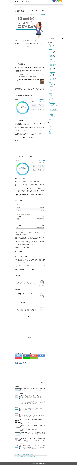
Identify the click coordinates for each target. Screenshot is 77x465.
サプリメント (52, 78)
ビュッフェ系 (52, 64)
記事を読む (21, 393)
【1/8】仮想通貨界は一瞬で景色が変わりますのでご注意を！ (26, 456)
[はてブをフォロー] (57, 1)
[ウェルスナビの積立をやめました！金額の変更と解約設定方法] (17, 421)
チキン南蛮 (52, 50)
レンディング (52, 109)
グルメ (50, 82)
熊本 (51, 89)
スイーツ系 (52, 68)
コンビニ (51, 84)
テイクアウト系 (52, 65)
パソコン (50, 93)
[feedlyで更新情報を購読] (59, 1)
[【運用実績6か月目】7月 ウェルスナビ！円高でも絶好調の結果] (17, 409)
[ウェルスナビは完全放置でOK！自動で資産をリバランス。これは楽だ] (17, 447)
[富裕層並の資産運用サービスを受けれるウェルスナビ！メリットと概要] (17, 390)
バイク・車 (50, 99)
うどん (51, 52)
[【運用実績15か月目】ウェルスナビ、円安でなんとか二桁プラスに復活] (17, 427)
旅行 (49, 85)
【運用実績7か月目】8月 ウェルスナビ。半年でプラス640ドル (31, 395)
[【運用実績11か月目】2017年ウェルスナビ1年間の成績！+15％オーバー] (41, 355)
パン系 (51, 69)
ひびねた (43, 382)
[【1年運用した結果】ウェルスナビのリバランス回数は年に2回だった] (17, 434)
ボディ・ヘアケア (53, 79)
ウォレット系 (52, 117)
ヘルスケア (50, 74)
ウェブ (50, 95)
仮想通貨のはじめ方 (53, 110)
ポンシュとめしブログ (22, 1)
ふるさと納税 (52, 83)
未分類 (50, 119)
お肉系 (51, 55)
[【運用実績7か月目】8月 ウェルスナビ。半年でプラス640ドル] (17, 397)
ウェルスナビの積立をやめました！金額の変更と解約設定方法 (31, 419)
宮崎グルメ (50, 49)
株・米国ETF (52, 103)
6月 (50, 126)
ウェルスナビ (43, 14)
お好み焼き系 (52, 61)
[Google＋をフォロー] (56, 1)
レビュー (50, 98)
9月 (50, 125)
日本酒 (51, 45)
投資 (49, 102)
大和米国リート (52, 105)
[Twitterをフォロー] (52, 1)
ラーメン (51, 51)
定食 (51, 59)
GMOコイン (52, 115)
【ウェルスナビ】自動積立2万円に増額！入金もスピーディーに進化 (32, 401)
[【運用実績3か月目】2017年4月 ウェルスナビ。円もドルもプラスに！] (17, 415)
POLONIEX (52, 116)
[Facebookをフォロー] (54, 1)
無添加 (51, 75)
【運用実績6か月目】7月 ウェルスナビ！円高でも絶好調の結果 (31, 407)
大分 (51, 90)
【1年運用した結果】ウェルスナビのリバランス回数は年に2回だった (32, 432)
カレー (51, 60)
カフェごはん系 (52, 72)
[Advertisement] (30, 53)
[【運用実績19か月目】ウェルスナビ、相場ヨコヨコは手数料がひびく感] (17, 440)
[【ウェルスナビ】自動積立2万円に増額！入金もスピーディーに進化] (17, 403)
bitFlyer (51, 114)
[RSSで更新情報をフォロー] (61, 1)
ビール (51, 46)
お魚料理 (51, 56)
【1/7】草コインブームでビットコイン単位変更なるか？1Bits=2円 (27, 454)
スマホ (50, 94)
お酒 (49, 44)
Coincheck (52, 111)
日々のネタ (50, 91)
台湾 (51, 86)
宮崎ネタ (50, 73)
